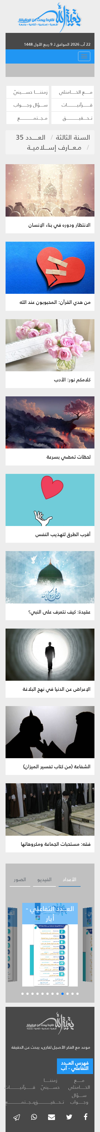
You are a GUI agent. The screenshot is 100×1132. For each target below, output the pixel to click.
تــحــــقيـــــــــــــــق (77, 118)
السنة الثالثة (73, 137)
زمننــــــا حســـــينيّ (31, 92)
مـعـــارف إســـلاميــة (54, 147)
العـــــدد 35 (31, 137)
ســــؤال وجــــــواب (31, 104)
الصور (20, 879)
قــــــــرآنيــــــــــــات (77, 104)
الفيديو (44, 879)
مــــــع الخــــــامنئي (75, 92)
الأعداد (69, 879)
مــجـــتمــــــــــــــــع (33, 118)
